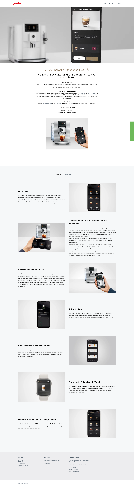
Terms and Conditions (104, 483)
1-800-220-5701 (25, 470)
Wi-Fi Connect (91, 93)
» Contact (20, 473)
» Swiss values (72, 467)
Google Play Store (47, 103)
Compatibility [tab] (68, 174)
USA (105, 3)
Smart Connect (82, 93)
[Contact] (109, 3)
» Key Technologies (73, 469)
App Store (58, 103)
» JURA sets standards (74, 471)
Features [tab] (58, 174)
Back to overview (24, 66)
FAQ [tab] (77, 174)
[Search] (112, 3)
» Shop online (47, 463)
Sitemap (114, 483)
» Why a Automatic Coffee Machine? (77, 465)
